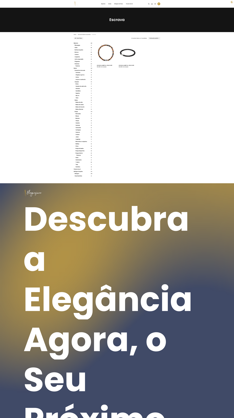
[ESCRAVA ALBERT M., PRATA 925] (105, 52)
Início (75, 34)
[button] (158, 4)
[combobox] (154, 38)
